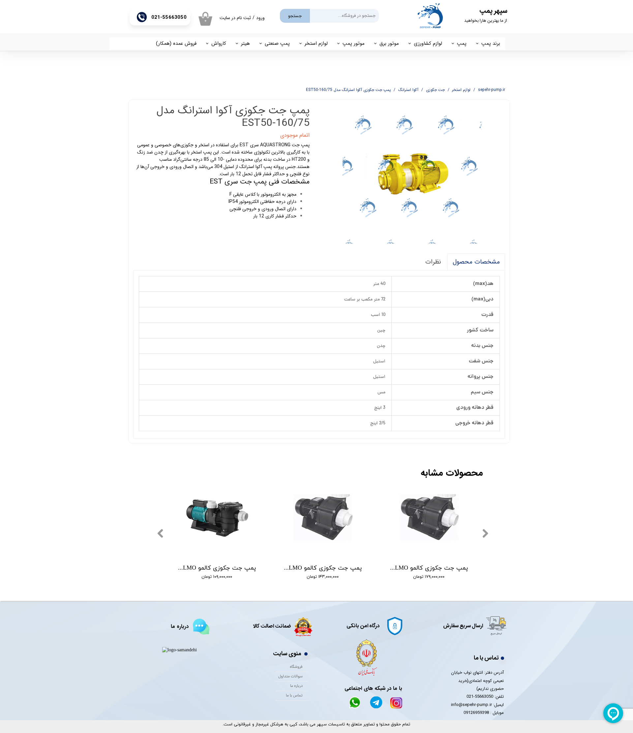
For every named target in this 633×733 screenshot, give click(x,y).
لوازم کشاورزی (428, 43)
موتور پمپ (354, 43)
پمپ (462, 43)
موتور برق (389, 43)
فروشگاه (296, 667)
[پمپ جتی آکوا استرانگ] (412, 174)
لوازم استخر (316, 43)
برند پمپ (490, 43)
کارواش (218, 43)
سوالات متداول (290, 677)
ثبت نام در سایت (235, 17)
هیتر (245, 43)
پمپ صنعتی (277, 43)
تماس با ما (294, 696)
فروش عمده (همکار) (176, 43)
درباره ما (296, 686)
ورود (260, 17)
